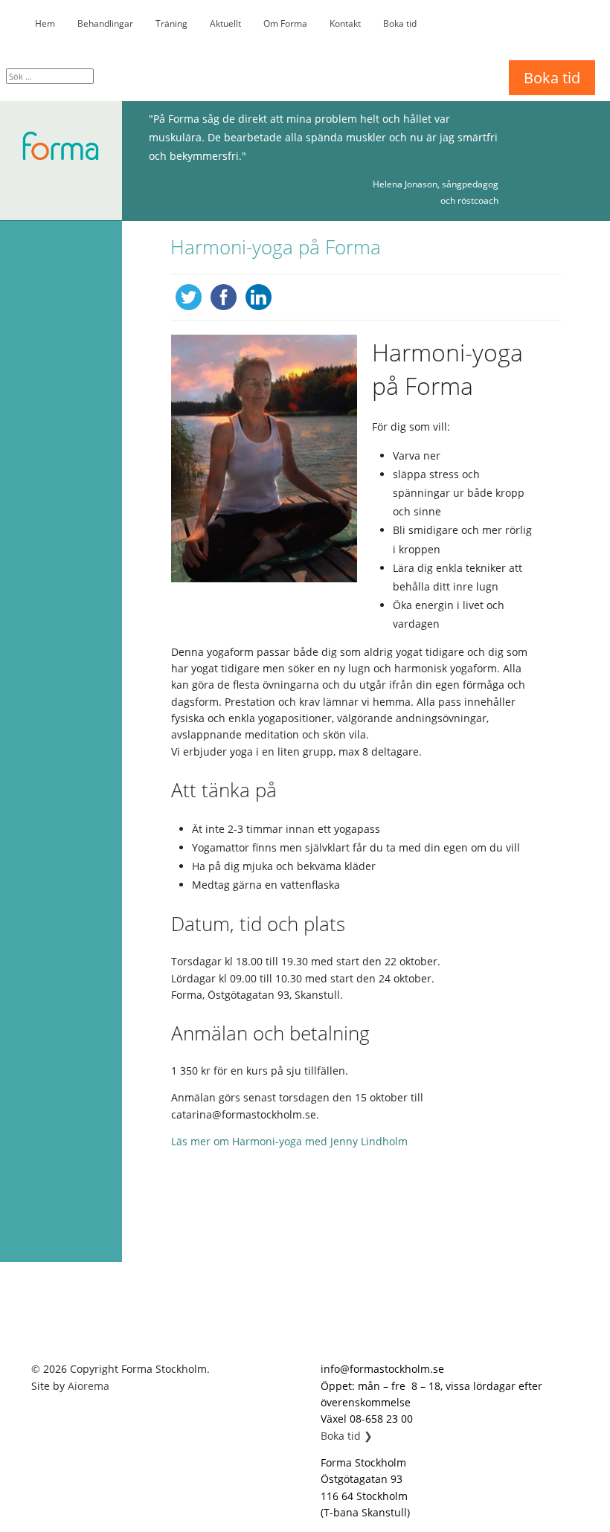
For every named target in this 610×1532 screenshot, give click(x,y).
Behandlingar (105, 23)
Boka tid (400, 23)
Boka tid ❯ (347, 1436)
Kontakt (345, 23)
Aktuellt (225, 23)
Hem (45, 23)
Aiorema (88, 1386)
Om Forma (285, 23)
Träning (171, 23)
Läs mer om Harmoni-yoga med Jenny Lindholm (289, 1141)
